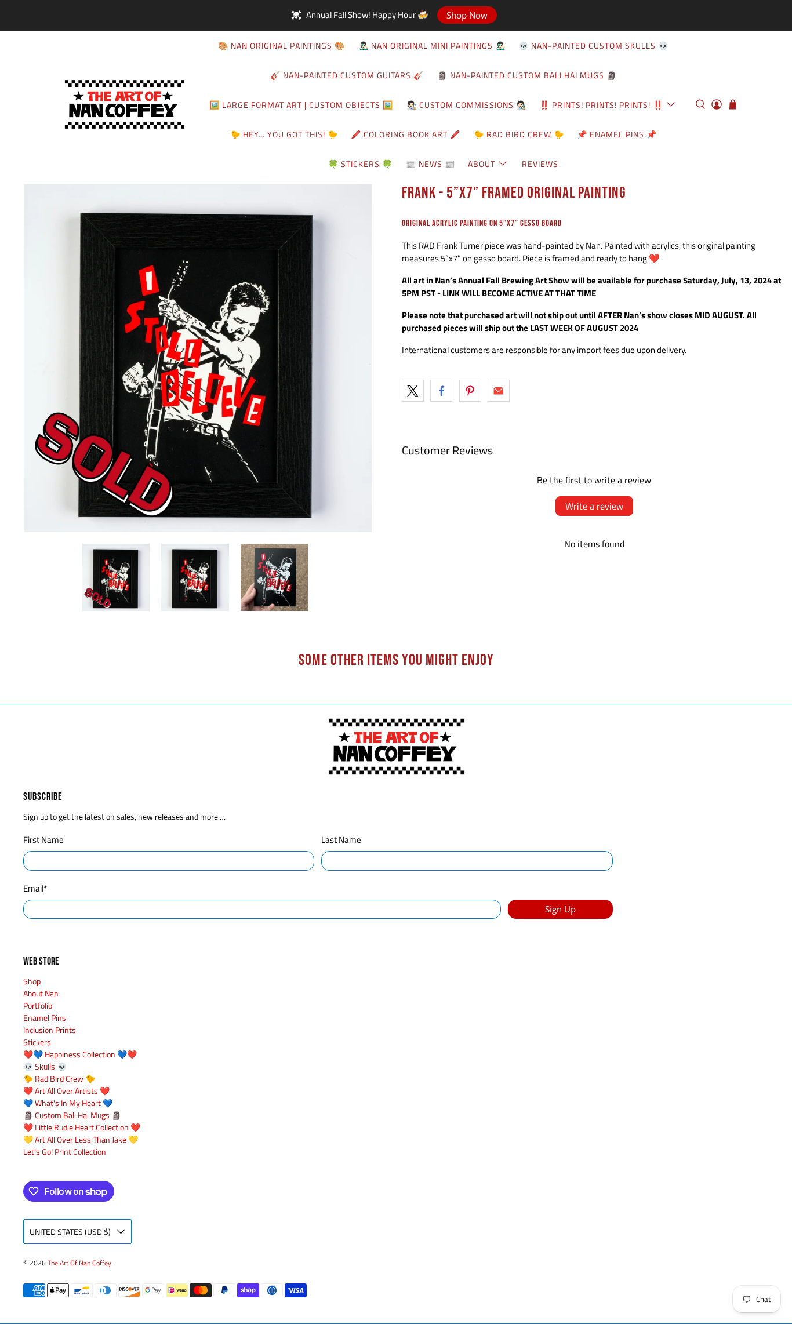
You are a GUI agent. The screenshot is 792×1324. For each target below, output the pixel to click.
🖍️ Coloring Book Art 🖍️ (405, 134)
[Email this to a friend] (499, 391)
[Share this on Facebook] (441, 391)
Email (35, 888)
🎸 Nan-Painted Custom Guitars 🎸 (347, 75)
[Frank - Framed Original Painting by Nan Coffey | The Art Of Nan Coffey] (198, 358)
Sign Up (560, 909)
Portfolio (37, 1005)
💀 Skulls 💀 (45, 1066)
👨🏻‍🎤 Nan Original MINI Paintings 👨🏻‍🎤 (432, 45)
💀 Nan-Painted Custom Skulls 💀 (593, 45)
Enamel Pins (44, 1018)
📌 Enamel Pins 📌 (617, 134)
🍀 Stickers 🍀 (360, 164)
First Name (43, 840)
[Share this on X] (413, 391)
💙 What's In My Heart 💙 (67, 1103)
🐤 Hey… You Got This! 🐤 (284, 134)
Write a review (594, 506)
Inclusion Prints (49, 1030)
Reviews (540, 164)
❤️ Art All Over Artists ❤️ (66, 1091)
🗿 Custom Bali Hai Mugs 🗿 (72, 1115)
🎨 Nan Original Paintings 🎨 (281, 45)
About (481, 164)
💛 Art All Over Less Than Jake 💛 (80, 1139)
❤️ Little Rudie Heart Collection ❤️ (81, 1127)
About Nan (41, 993)
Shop (32, 981)
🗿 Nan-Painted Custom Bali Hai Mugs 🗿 (527, 75)
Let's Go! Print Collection (64, 1151)
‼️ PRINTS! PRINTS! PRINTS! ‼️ (601, 105)
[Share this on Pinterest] (470, 391)
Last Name (341, 840)
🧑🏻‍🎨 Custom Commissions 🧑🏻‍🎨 (466, 105)
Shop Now (467, 15)
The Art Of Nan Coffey (79, 1263)
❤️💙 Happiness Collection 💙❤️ (80, 1054)
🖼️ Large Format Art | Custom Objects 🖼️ (301, 105)
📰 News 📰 (430, 164)
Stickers (37, 1042)
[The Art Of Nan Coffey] (124, 105)
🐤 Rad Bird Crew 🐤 (519, 134)
